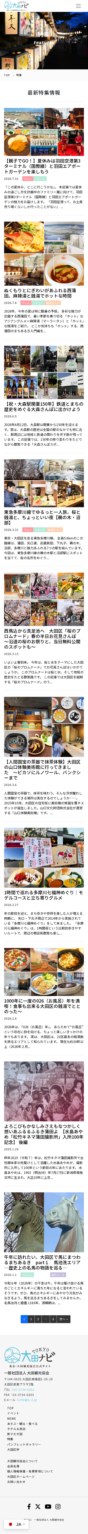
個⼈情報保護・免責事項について (30, 1471)
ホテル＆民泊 (16, 1429)
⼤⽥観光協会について (22, 1461)
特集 (10, 1439)
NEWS (11, 1418)
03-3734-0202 (24, 1389)
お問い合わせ (16, 1482)
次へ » (63, 1319)
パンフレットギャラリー (24, 1444)
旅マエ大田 (15, 1434)
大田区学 (13, 1449)
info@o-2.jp (27, 1400)
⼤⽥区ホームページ (21, 1476)
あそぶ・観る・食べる (22, 1424)
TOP (7, 75)
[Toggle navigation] (78, 6)
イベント (13, 1413)
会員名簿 (13, 1466)
